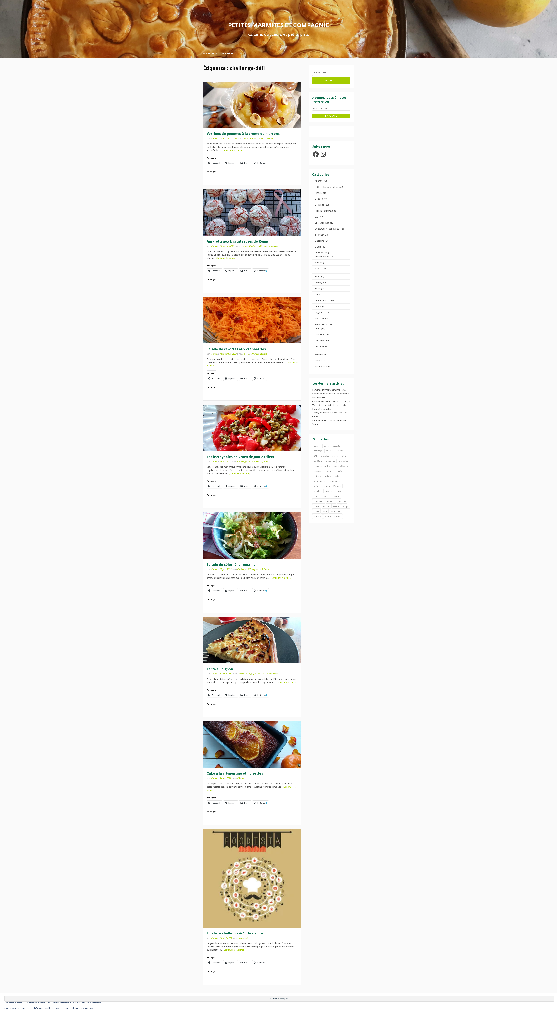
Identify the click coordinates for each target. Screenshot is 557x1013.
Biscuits (244, 245)
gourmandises (271, 245)
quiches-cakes (259, 673)
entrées (317, 476)
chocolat (325, 456)
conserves (330, 461)
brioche (329, 450)
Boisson (319, 198)
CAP (317, 216)
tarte (325, 511)
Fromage (319, 282)
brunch (340, 450)
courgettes (343, 461)
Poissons (319, 340)
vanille (328, 516)
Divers (318, 246)
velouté (337, 516)
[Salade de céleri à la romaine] (252, 535)
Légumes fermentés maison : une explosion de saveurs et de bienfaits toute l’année (330, 393)
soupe (346, 506)
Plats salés (320, 324)
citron (344, 456)
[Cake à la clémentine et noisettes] (252, 744)
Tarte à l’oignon (220, 669)
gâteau (326, 486)
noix (339, 491)
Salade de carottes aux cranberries (236, 349)
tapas (316, 511)
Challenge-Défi (256, 245)
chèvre (335, 456)
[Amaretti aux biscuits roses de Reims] (252, 212)
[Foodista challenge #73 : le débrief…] (252, 878)
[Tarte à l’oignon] (252, 640)
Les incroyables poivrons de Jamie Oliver (240, 457)
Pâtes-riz (319, 334)
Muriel (214, 138)
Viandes (319, 346)
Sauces (318, 354)
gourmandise (320, 481)
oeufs (318, 328)
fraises (328, 476)
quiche (326, 506)
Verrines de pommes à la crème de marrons (243, 134)
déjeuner (319, 234)
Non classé (243, 937)
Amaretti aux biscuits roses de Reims (238, 241)
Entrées (245, 353)
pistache (335, 496)
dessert (317, 471)
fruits (337, 476)
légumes (337, 486)
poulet (317, 506)
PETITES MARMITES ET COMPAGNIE (278, 25)
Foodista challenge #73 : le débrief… (237, 933)
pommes (342, 501)
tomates (317, 516)
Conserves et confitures (327, 228)
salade (336, 506)
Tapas (318, 268)
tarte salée (335, 511)
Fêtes (318, 276)
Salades (263, 353)
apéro (326, 446)
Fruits (270, 138)
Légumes (255, 353)
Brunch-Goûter (250, 138)
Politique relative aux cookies (83, 1008)
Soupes (318, 360)
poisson (330, 501)
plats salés (318, 501)
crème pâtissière (341, 466)
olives (325, 496)
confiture (318, 461)
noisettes (329, 491)
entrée (339, 471)
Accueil (227, 53)
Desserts (262, 138)
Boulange (319, 204)
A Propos (210, 53)
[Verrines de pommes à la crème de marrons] (252, 105)
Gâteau (240, 778)
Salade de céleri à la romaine (231, 565)
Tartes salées (273, 673)
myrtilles (317, 491)
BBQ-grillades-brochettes (328, 186)
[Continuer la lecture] (231, 150)
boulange (318, 450)
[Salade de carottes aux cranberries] (252, 320)
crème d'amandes (322, 466)
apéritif (317, 446)
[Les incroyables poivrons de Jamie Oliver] (252, 428)
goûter (318, 306)
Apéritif (318, 180)
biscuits (336, 446)
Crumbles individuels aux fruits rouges (331, 401)
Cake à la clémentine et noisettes (235, 773)
